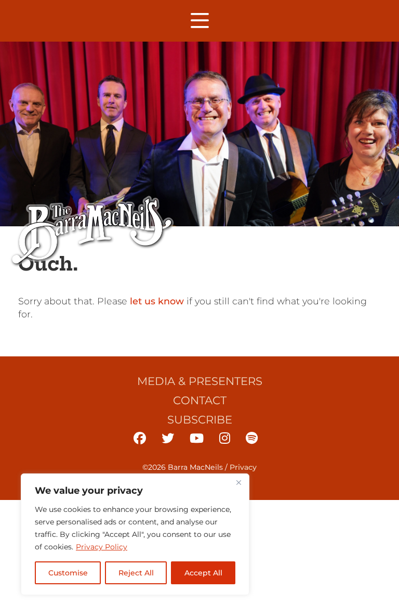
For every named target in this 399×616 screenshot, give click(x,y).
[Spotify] (252, 438)
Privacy (243, 467)
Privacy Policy (101, 546)
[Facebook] (140, 438)
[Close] (238, 482)
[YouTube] (197, 438)
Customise (68, 573)
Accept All (203, 573)
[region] (135, 534)
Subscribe (199, 419)
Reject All (136, 573)
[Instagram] (224, 438)
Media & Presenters (199, 381)
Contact (200, 400)
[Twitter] (168, 438)
